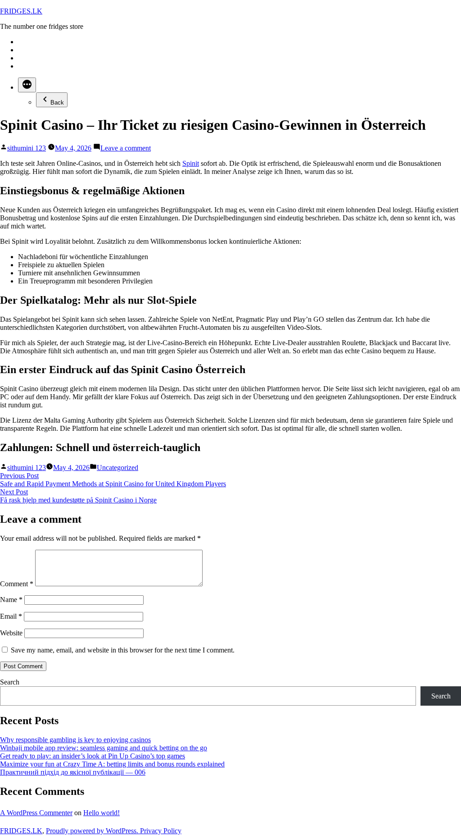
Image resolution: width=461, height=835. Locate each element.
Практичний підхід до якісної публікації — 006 (72, 772)
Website (11, 633)
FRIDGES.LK (21, 11)
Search (9, 682)
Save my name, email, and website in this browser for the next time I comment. (123, 650)
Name (11, 599)
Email (11, 616)
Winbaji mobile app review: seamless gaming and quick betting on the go (103, 748)
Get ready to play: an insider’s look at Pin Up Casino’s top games (92, 756)
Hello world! (101, 813)
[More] (27, 85)
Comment (16, 584)
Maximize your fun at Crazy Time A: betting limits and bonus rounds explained (112, 764)
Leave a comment (125, 148)
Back (57, 102)
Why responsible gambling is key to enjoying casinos (75, 740)
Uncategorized (117, 467)
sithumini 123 (26, 148)
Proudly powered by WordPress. (93, 831)
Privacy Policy (160, 831)
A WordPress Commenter (36, 813)
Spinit (190, 163)
